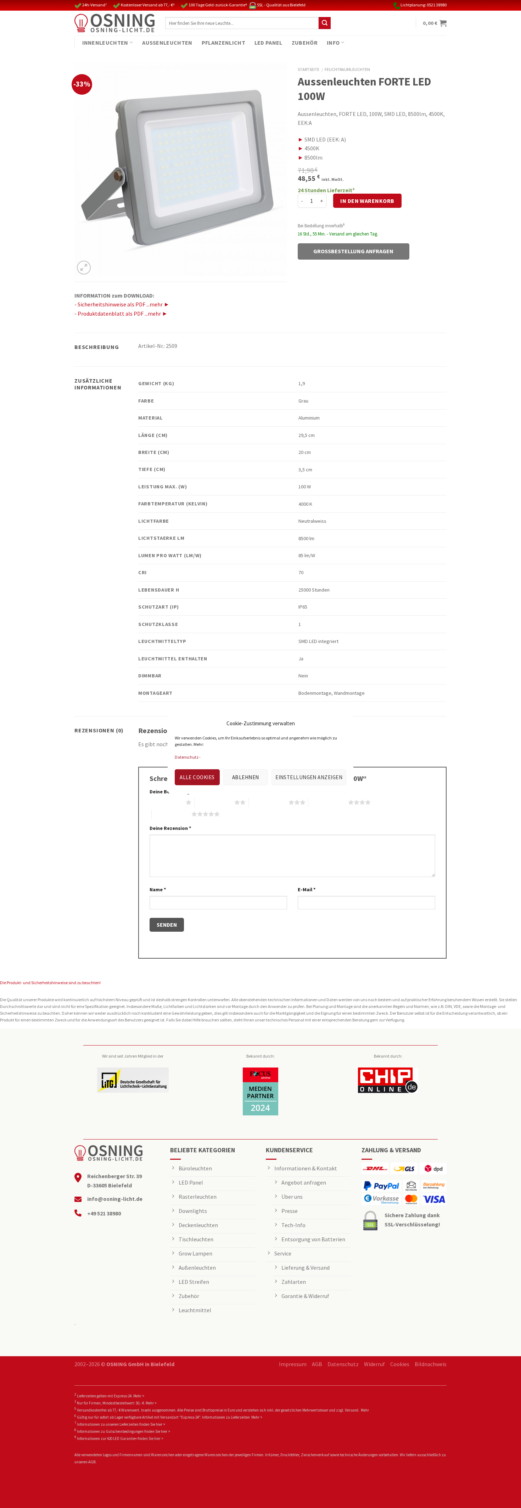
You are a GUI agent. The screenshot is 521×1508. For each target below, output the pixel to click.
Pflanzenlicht (223, 42)
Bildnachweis (431, 1364)
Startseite (308, 69)
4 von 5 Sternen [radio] (328, 802)
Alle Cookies (197, 777)
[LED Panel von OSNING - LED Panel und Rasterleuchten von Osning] (114, 23)
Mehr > (138, 1395)
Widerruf (374, 1364)
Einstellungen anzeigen (308, 777)
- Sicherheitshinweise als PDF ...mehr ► (121, 304)
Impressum (293, 1364)
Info (333, 42)
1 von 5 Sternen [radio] (166, 802)
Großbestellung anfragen (353, 251)
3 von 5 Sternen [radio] (268, 802)
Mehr (365, 1410)
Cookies (399, 1364)
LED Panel (268, 42)
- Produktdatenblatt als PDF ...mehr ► (121, 313)
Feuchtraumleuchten (347, 69)
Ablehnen (245, 777)
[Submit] (325, 23)
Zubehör (305, 42)
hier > (160, 1424)
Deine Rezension (170, 828)
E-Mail (307, 889)
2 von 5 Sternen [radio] (214, 802)
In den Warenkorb (367, 200)
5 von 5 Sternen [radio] (171, 814)
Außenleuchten (167, 42)
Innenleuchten (105, 42)
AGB (317, 1364)
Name (158, 889)
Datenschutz (186, 757)
